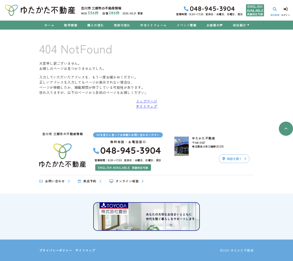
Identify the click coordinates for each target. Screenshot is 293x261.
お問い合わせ (55, 181)
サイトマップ (146, 106)
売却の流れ (122, 25)
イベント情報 (186, 25)
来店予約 (90, 181)
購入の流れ (95, 25)
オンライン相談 (127, 181)
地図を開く (234, 159)
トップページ (146, 101)
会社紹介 (239, 25)
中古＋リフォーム (153, 25)
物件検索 (70, 25)
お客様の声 (215, 25)
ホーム (49, 25)
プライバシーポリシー (55, 250)
